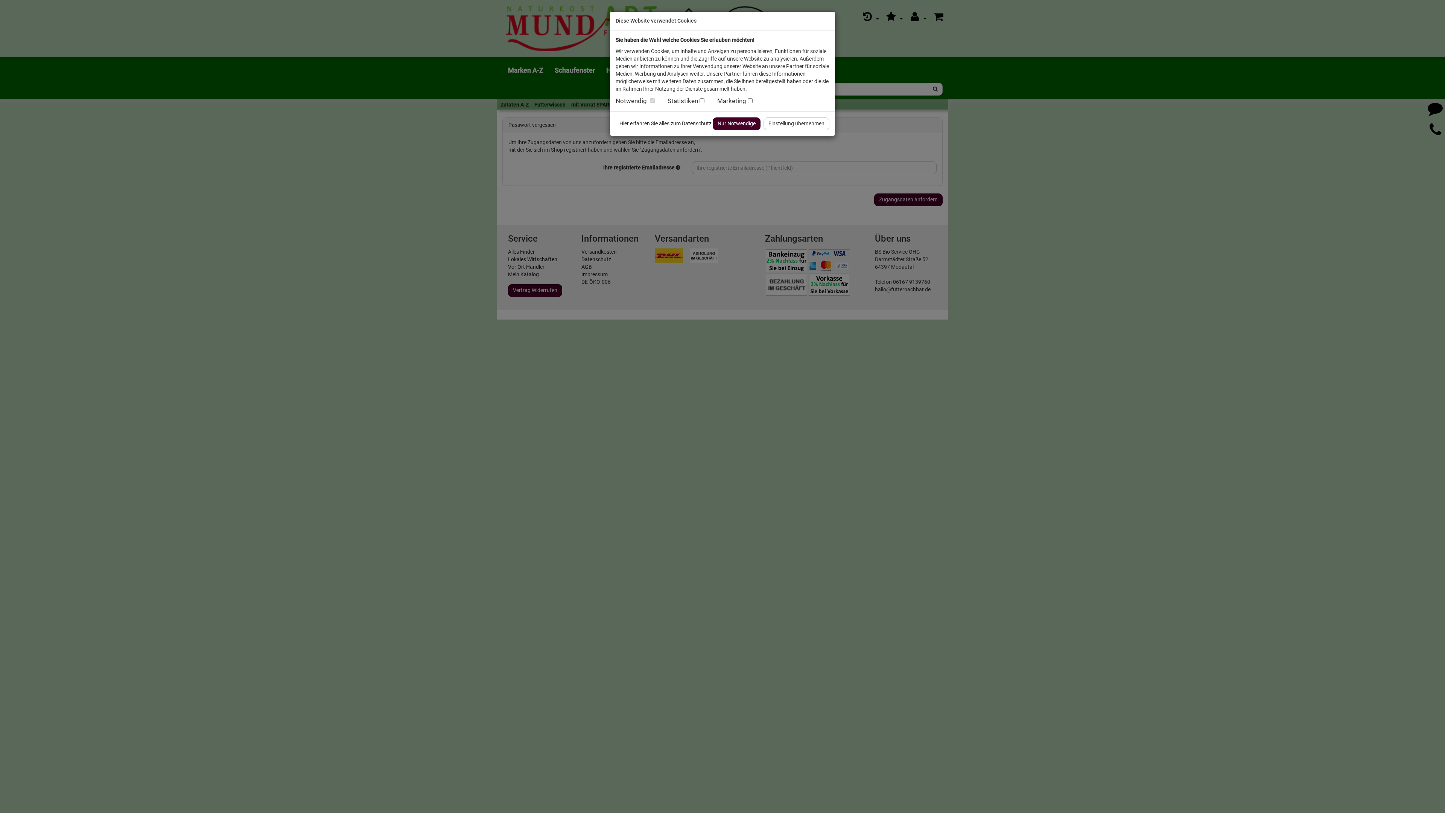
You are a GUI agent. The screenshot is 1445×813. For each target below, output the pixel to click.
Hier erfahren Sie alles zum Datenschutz (665, 123)
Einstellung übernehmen (796, 123)
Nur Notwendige (737, 123)
